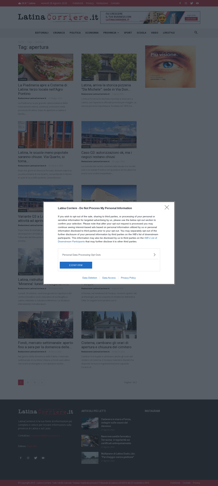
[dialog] (109, 243)
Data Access (109, 277)
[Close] (168, 208)
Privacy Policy (128, 277)
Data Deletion (89, 277)
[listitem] (109, 254)
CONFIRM (76, 265)
